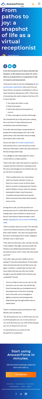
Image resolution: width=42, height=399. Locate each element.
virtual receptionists (26, 142)
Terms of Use (10, 384)
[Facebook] (16, 394)
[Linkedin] (26, 394)
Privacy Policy (30, 384)
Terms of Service (20, 384)
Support (29, 386)
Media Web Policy (14, 386)
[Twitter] (21, 394)
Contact (23, 386)
